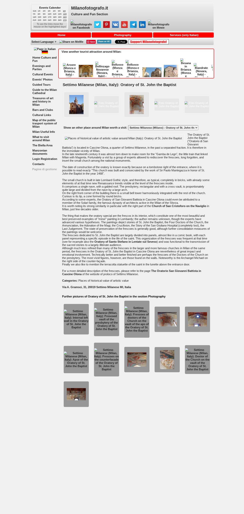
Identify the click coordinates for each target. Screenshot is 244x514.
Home (61, 35)
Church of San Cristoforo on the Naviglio (179, 206)
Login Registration (44, 158)
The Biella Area (42, 145)
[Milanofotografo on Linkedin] (142, 26)
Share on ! (104, 41)
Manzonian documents (39, 152)
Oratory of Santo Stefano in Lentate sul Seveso (125, 241)
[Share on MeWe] (71, 41)
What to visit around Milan (41, 138)
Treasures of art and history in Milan (42, 101)
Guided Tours (41, 84)
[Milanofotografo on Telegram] (133, 26)
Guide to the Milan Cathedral (44, 91)
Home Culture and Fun (44, 59)
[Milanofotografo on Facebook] (81, 27)
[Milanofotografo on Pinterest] (106, 26)
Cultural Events (42, 74)
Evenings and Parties (41, 67)
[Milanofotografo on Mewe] (158, 27)
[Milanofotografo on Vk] (115, 26)
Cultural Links (41, 115)
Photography (122, 35)
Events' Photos (42, 79)
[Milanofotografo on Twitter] (97, 26)
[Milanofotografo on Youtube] (124, 26)
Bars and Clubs (42, 109)
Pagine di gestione (44, 169)
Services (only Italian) (184, 35)
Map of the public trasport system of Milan (44, 123)
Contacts (38, 164)
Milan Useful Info (43, 131)
